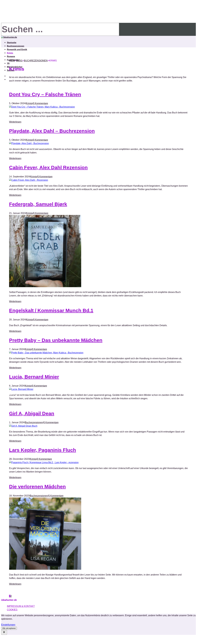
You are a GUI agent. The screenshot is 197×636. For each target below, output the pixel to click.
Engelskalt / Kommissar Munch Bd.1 (51, 310)
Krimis (10, 53)
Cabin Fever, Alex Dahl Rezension (48, 167)
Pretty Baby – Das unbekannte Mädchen (55, 340)
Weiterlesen (15, 122)
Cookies (12, 609)
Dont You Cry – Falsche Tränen (45, 94)
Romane (11, 56)
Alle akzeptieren (9, 628)
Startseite (11, 42)
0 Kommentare (40, 103)
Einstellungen (8, 624)
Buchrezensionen (15, 46)
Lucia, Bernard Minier (34, 376)
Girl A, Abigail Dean (31, 413)
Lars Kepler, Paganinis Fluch (42, 450)
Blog (19, 60)
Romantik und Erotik (17, 49)
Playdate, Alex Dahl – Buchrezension (52, 131)
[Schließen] (4, 632)
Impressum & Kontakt (21, 606)
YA (8, 63)
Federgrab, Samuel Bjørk (38, 204)
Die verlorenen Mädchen (37, 486)
